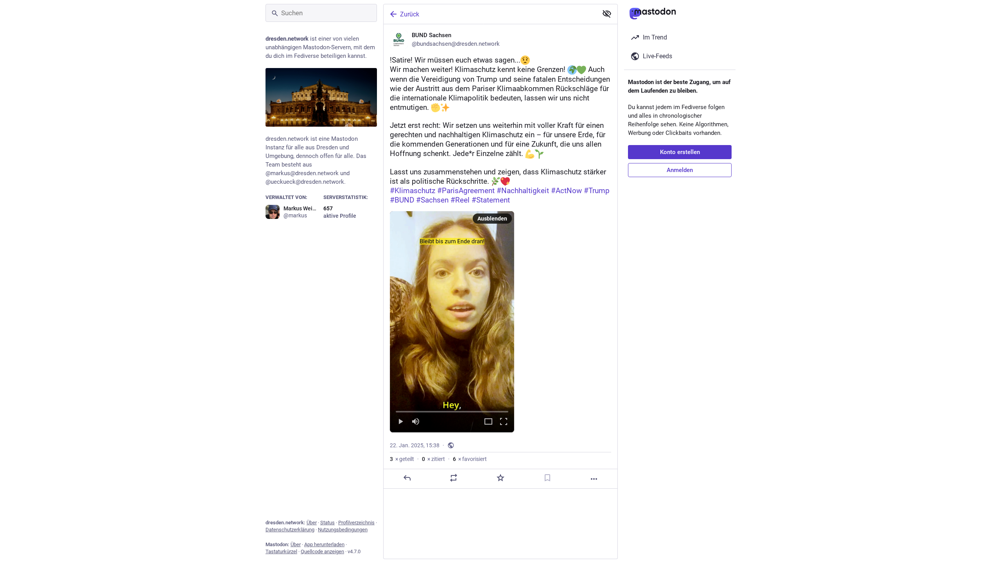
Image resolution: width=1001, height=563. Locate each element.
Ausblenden (492, 218)
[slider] (452, 410)
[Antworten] (407, 477)
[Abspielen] (400, 422)
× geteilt (402, 459)
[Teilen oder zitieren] (453, 477)
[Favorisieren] (500, 477)
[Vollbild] (503, 422)
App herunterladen (324, 544)
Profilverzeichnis (356, 522)
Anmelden (680, 170)
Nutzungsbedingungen (343, 530)
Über (312, 522)
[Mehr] (594, 479)
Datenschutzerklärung (289, 530)
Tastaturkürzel (281, 551)
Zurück (409, 14)
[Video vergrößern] (488, 422)
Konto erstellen (680, 152)
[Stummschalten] (415, 422)
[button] (452, 321)
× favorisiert (470, 459)
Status (327, 522)
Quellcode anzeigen (322, 551)
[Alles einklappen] (606, 13)
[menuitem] (452, 321)
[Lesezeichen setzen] (547, 477)
